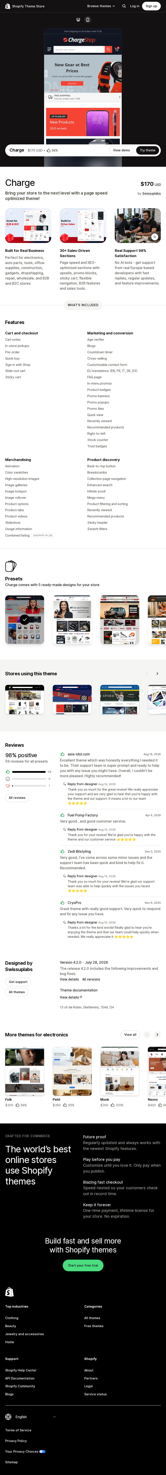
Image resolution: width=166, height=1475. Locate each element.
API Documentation (20, 1378)
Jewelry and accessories (24, 1334)
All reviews (17, 797)
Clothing (11, 1318)
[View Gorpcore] (72, 619)
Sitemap (11, 1462)
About (88, 1370)
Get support (18, 982)
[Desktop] (78, 19)
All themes (17, 992)
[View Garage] (119, 619)
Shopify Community (20, 1386)
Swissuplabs (151, 193)
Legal (88, 1386)
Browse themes (99, 6)
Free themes (94, 1326)
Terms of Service (18, 1430)
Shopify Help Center (21, 1370)
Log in (134, 6)
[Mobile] (87, 19)
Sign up (151, 6)
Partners (91, 1378)
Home (9, 1342)
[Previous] (147, 673)
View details (69, 979)
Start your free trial (83, 1265)
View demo (121, 150)
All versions (91, 979)
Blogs (9, 1394)
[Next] (157, 673)
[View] (24, 700)
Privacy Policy (16, 1441)
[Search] (124, 6)
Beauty (10, 1326)
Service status (95, 1394)
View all (130, 1034)
